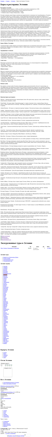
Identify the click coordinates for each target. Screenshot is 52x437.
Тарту (4, 357)
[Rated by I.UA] (27, 435)
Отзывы (5, 414)
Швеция (5, 339)
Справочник (6, 416)
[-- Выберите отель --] (8, 368)
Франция (5, 333)
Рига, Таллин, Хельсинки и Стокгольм (10, 248)
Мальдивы (5, 303)
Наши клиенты (6, 423)
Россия (4, 315)
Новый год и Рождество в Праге (10, 257)
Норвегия (5, 310)
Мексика (5, 305)
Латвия (5, 298)
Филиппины (6, 331)
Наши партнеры (7, 425)
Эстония (13, 1)
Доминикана (6, 282)
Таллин (5, 356)
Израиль (5, 284)
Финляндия (6, 332)
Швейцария (6, 338)
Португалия (6, 314)
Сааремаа (5, 355)
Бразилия (5, 272)
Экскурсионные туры (8, 259)
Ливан (4, 299)
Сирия (4, 320)
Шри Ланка (6, 340)
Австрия (5, 266)
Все (1, 365)
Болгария (5, 271)
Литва (4, 300)
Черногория (6, 336)
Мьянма (5, 306)
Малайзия (5, 301)
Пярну (4, 353)
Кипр (4, 293)
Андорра (5, 268)
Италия (5, 292)
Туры (4, 413)
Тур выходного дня (7, 261)
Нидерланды (6, 309)
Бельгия (5, 270)
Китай (4, 294)
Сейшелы (5, 317)
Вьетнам (5, 276)
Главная (2, 1)
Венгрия (5, 274)
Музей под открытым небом (7, 386)
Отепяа (5, 352)
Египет (5, 283)
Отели (4, 411)
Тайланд (5, 325)
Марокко (5, 304)
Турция (5, 328)
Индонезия (5, 287)
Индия (4, 285)
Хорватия (5, 334)
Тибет (4, 326)
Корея (4, 295)
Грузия (4, 279)
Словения (5, 322)
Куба (4, 296)
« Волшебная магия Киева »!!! (7, 392)
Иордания (5, 288)
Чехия (4, 337)
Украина (5, 329)
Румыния (5, 316)
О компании (6, 421)
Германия (5, 277)
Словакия (5, 321)
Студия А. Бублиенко (11, 433)
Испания (5, 290)
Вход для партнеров (6, 398)
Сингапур (5, 318)
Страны (7, 1)
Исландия (5, 289)
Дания (4, 281)
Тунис (4, 327)
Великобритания (7, 273)
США (4, 323)
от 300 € (49, 248)
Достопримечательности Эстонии (11, 382)
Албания (5, 267)
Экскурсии (5, 415)
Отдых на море (6, 258)
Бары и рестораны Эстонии (9, 383)
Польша (5, 312)
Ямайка (5, 343)
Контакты (5, 422)
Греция (4, 278)
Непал (4, 307)
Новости (5, 426)
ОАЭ (4, 311)
